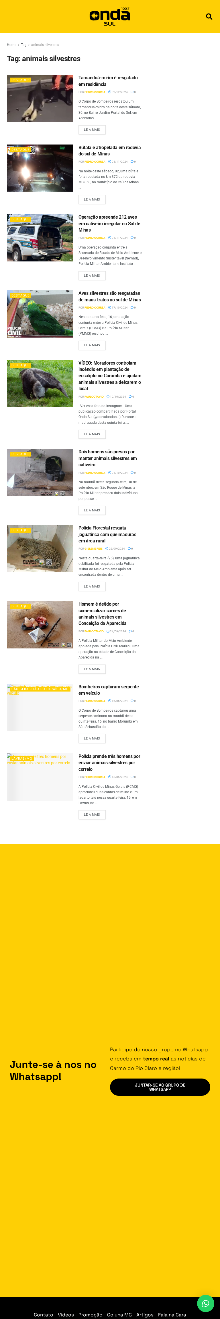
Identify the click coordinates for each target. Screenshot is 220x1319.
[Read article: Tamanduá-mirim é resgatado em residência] (40, 98)
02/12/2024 (119, 92)
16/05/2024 (119, 700)
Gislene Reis (94, 548)
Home (11, 45)
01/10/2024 (119, 472)
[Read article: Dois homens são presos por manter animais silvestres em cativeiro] (40, 472)
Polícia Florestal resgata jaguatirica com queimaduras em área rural (107, 534)
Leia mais (95, 128)
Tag (24, 45)
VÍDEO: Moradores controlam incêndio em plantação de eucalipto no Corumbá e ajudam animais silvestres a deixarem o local (110, 376)
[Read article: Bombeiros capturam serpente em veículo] (40, 707)
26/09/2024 (116, 548)
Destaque (20, 80)
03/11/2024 (119, 161)
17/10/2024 (119, 307)
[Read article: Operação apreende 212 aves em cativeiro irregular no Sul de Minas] (40, 237)
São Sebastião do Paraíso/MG (40, 689)
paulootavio (94, 396)
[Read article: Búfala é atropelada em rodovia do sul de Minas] (40, 168)
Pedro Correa (95, 92)
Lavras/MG (21, 758)
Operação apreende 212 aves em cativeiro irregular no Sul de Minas (109, 223)
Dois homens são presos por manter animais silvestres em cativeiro (107, 458)
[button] (209, 16)
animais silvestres (45, 45)
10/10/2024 (117, 396)
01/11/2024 (119, 237)
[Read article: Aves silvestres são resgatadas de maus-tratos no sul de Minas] (40, 313)
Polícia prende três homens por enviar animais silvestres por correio (109, 763)
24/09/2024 (117, 631)
